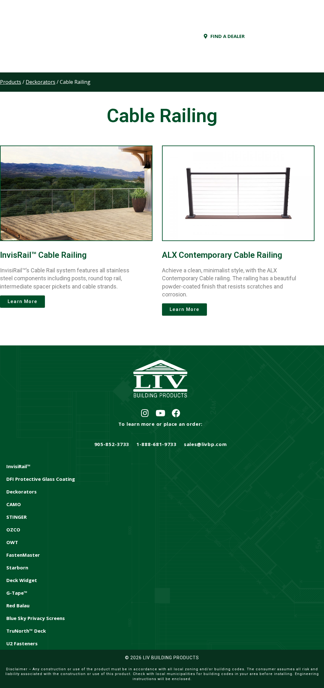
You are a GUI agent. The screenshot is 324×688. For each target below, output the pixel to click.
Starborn (17, 567)
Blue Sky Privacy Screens (35, 618)
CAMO (13, 504)
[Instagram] (145, 413)
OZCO (13, 529)
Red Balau (17, 605)
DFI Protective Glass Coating (40, 479)
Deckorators (21, 491)
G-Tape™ (17, 593)
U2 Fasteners (22, 643)
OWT (12, 542)
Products (10, 81)
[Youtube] (160, 413)
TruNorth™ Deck (26, 631)
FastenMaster (23, 555)
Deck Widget (21, 580)
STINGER (16, 517)
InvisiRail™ (18, 466)
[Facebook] (176, 413)
